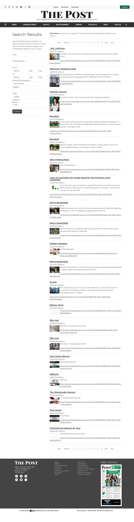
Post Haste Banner (60, 356)
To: (13, 74)
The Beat (57, 469)
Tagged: (15, 87)
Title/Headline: (18, 61)
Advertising (83, 465)
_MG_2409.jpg (57, 48)
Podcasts (92, 25)
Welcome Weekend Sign (63, 69)
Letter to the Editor (86, 469)
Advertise (64, 7)
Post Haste (56, 410)
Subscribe (75, 7)
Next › (106, 42)
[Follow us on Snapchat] (26, 479)
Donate (125, 7)
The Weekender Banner (62, 392)
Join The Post (83, 467)
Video (105, 25)
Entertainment (62, 25)
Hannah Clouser (58, 91)
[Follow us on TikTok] (16, 479)
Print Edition (109, 462)
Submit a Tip (82, 471)
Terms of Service (85, 473)
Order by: (16, 100)
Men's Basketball (59, 202)
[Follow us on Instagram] (26, 476)
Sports (46, 25)
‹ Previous (66, 42)
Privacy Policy (84, 474)
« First (59, 42)
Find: (14, 55)
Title (15, 105)
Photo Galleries (61, 471)
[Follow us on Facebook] (21, 476)
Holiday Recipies (58, 243)
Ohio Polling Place (59, 159)
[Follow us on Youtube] (21, 479)
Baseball (54, 116)
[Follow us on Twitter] (16, 476)
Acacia (53, 282)
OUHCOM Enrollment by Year (65, 428)
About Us (81, 462)
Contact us (82, 464)
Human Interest (30, 25)
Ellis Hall (54, 320)
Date (16, 102)
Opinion (78, 25)
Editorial (54, 374)
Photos (118, 25)
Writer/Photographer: (21, 80)
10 (101, 42)
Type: (14, 93)
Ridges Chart (57, 305)
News (14, 25)
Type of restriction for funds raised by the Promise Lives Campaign (80, 178)
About (56, 7)
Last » (112, 42)
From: (14, 68)
